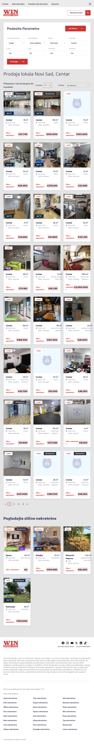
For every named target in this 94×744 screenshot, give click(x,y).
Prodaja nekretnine (41, 729)
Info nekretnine (10, 702)
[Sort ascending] (46, 85)
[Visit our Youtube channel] (72, 643)
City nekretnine (39, 698)
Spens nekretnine (40, 711)
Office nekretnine (10, 707)
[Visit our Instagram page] (67, 643)
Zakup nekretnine (11, 729)
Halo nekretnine (40, 707)
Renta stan (67, 724)
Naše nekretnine (18, 4)
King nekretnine (40, 720)
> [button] (27, 504)
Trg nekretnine (69, 720)
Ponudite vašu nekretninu (38, 4)
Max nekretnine (10, 720)
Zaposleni (55, 4)
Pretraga (14, 62)
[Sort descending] (50, 85)
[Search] (88, 12)
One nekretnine (39, 724)
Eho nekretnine (10, 711)
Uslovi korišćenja (83, 646)
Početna (5, 4)
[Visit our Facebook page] (63, 643)
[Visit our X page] (76, 643)
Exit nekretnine (39, 716)
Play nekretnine (69, 716)
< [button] (5, 504)
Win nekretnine (69, 711)
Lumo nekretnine (70, 729)
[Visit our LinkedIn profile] (81, 643)
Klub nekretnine (70, 707)
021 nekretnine (69, 698)
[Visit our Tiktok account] (85, 643)
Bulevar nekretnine (71, 702)
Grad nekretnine (10, 698)
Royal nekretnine (40, 702)
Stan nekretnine (10, 716)
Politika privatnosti (66, 646)
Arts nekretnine (10, 724)
